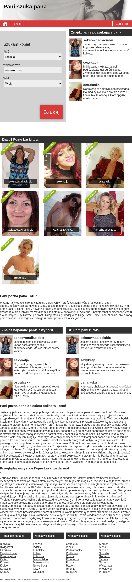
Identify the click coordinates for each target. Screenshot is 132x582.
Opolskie (38, 571)
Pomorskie (72, 559)
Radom (70, 565)
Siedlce (103, 543)
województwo (11, 65)
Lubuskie (38, 556)
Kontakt (67, 579)
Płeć (6, 51)
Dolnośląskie (8, 556)
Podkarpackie (74, 550)
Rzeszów (71, 571)
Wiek (6, 78)
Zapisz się (122, 23)
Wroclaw (104, 571)
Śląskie (103, 550)
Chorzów (5, 550)
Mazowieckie (41, 562)
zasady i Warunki (40, 579)
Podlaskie (72, 553)
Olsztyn (37, 568)
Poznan (70, 562)
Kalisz (4, 559)
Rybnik (70, 568)
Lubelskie (39, 550)
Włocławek (105, 568)
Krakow (4, 571)
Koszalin (5, 568)
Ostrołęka (72, 543)
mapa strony (28, 579)
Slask (102, 547)
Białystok (5, 543)
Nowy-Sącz (40, 565)
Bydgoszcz (6, 547)
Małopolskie (40, 559)
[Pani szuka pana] (5, 23)
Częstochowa (8, 553)
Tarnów (103, 559)
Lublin (37, 553)
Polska (70, 556)
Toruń (102, 562)
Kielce (4, 565)
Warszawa (105, 565)
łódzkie (37, 547)
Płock (69, 547)
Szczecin (104, 556)
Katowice (5, 562)
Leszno (37, 543)
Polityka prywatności (55, 579)
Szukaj (18, 23)
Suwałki (104, 553)
